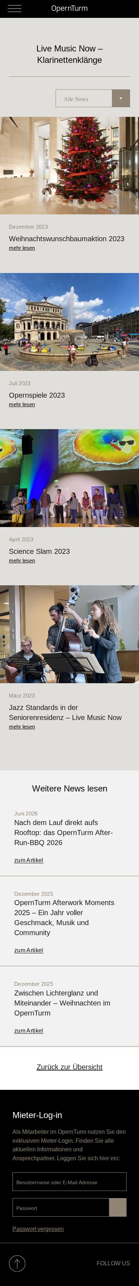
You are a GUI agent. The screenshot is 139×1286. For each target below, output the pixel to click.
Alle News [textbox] (76, 99)
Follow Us (113, 1263)
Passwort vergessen (38, 1229)
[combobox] (93, 98)
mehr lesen (22, 248)
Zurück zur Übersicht (70, 1067)
